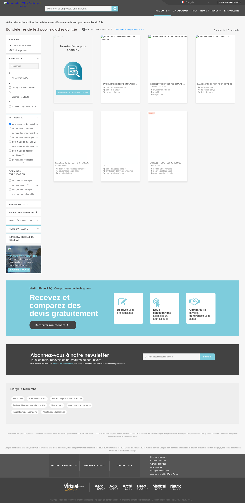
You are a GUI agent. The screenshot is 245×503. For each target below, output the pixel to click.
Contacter (120, 41)
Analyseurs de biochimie (79, 405)
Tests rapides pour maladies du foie (29, 405)
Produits (161, 10)
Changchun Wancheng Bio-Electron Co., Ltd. (25, 87)
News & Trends (209, 10)
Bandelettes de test (37, 399)
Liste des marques (158, 457)
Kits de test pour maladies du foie (67, 399)
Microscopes (56, 405)
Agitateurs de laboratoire (54, 412)
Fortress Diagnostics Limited (25, 106)
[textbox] (78, 8)
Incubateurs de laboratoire (25, 412)
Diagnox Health (20, 97)
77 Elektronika (20, 78)
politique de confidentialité (63, 364)
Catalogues (180, 10)
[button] (24, 58)
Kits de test (18, 399)
